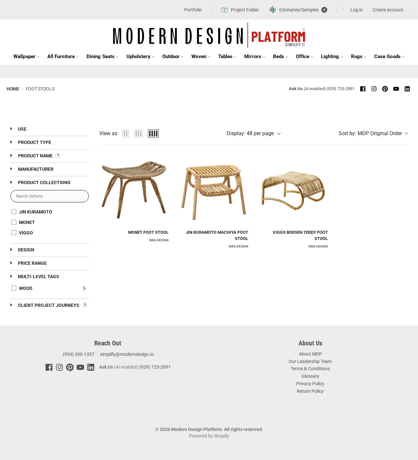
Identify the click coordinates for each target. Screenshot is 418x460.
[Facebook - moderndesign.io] (363, 89)
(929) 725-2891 (341, 88)
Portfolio (193, 9)
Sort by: (370, 133)
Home (13, 88)
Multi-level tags (38, 276)
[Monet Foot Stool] (134, 189)
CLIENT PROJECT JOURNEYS (48, 305)
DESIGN (25, 249)
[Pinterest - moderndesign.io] (385, 89)
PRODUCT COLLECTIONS (44, 182)
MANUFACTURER (35, 169)
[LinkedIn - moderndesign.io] (407, 89)
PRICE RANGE (32, 263)
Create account (388, 9)
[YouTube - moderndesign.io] (396, 89)
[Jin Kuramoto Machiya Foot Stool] (213, 189)
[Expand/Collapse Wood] (84, 288)
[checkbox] (48, 212)
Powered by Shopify (209, 435)
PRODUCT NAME (35, 155)
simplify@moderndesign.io (127, 354)
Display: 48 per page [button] (250, 133)
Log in (356, 9)
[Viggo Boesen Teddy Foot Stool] (293, 189)
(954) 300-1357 (78, 354)
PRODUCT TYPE (34, 142)
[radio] (125, 133)
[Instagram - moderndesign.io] (374, 89)
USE (21, 129)
